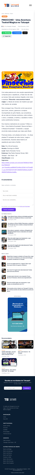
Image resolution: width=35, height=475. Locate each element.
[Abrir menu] (30, 5)
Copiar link (7, 36)
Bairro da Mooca (7, 453)
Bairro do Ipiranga (8, 451)
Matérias (7, 13)
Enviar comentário (9, 209)
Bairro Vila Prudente (8, 463)
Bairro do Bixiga (7, 449)
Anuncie (5, 427)
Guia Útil (5, 419)
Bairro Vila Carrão (7, 459)
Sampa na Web (7, 457)
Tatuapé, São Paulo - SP (9, 442)
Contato (5, 429)
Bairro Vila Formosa (8, 461)
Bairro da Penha (7, 455)
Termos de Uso (7, 433)
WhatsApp (7, 32)
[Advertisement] (17, 53)
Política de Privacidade (25, 206)
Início (3, 13)
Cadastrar (26, 388)
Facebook (17, 32)
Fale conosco (6, 440)
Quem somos (6, 425)
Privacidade (6, 431)
